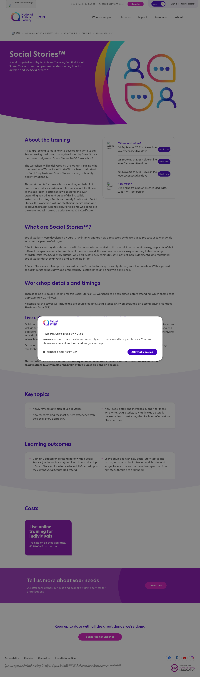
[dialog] (100, 338)
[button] (60, 352)
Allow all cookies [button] (142, 352)
